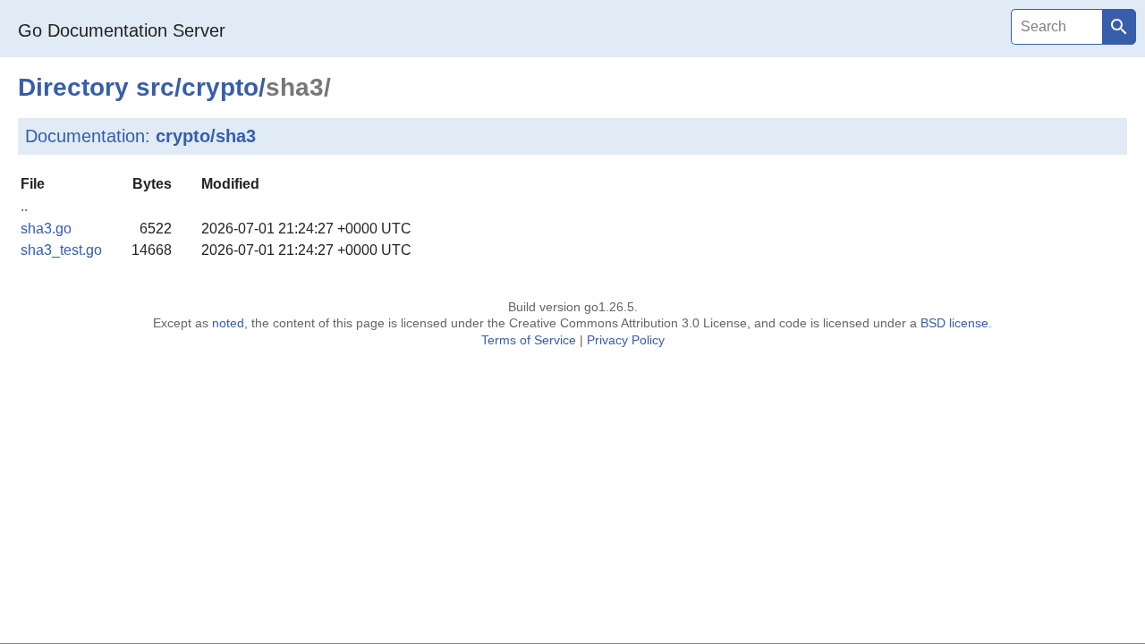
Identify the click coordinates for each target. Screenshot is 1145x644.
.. (24, 206)
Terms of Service (528, 340)
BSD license (954, 323)
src (155, 87)
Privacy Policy (626, 340)
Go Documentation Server (121, 30)
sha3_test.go (61, 250)
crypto (220, 87)
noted (228, 323)
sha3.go (46, 228)
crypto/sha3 (206, 136)
